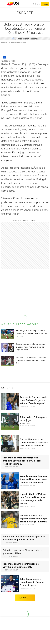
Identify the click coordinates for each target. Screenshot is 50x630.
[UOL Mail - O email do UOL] (34, 3)
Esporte (25, 13)
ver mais (23, 598)
